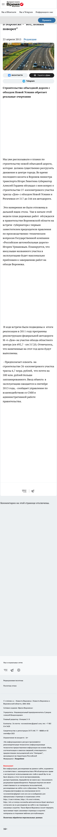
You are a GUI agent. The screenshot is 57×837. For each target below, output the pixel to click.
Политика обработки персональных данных (23, 817)
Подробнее (19, 759)
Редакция (30, 39)
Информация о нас (44, 12)
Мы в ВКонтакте (8, 12)
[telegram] (34, 491)
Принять (46, 20)
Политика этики (10, 686)
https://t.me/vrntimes (11, 799)
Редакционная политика (13, 680)
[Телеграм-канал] (28, 81)
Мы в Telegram (26, 12)
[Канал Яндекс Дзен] (41, 75)
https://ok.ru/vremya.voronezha (15, 802)
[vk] (24, 491)
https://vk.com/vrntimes (30, 799)
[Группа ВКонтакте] (15, 75)
